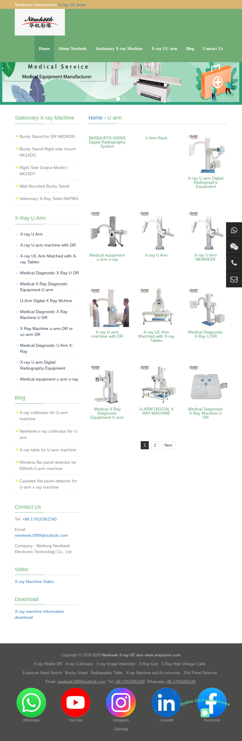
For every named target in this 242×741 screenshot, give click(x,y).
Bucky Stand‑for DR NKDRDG (47, 136)
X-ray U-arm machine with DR (107, 334)
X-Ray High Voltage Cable (183, 664)
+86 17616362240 (39, 519)
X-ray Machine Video (34, 581)
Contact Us (213, 48)
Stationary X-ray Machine (119, 48)
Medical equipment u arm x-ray (107, 257)
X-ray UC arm (164, 48)
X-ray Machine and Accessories (153, 673)
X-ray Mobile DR (48, 664)
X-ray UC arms (72, 4)
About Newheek (72, 48)
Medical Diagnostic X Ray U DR (205, 334)
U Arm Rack (156, 138)
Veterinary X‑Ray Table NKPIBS (48, 198)
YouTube (75, 720)
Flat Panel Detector (200, 673)
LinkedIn (167, 720)
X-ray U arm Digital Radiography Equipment (205, 182)
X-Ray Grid (148, 664)
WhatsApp (31, 720)
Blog (190, 48)
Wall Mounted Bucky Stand (44, 186)
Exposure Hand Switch (42, 673)
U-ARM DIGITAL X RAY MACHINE (156, 411)
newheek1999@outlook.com (41, 535)
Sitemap (121, 729)
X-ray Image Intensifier (116, 664)
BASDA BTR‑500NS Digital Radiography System (107, 142)
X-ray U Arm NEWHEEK (205, 257)
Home (44, 48)
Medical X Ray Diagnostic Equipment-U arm (107, 413)
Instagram (121, 720)
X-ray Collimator (79, 664)
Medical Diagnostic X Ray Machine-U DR (205, 413)
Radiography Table (106, 673)
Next (168, 445)
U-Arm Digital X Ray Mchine (46, 300)
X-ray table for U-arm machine (47, 449)
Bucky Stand (76, 673)
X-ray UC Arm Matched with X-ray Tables (156, 336)
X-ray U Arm (156, 255)
